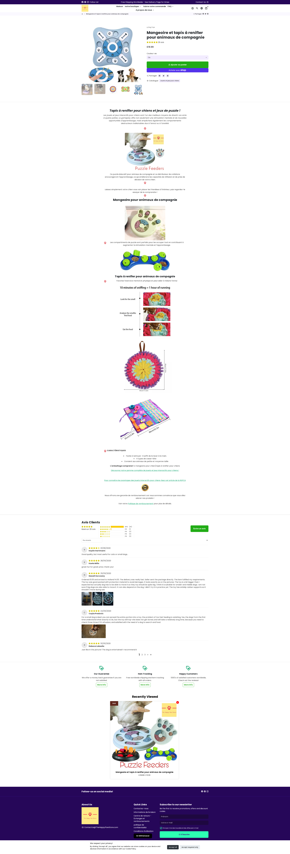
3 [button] (144, 654)
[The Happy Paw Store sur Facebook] (82, 2)
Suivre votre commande (154, 6)
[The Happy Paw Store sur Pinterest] (85, 2)
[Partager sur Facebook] (203, 14)
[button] (152, 42)
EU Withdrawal (142, 836)
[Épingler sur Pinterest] (207, 14)
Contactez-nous (141, 808)
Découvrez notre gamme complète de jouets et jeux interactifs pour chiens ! (145, 470)
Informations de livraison (145, 812)
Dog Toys (151, 27)
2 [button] (142, 654)
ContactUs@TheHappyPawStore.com (100, 827)
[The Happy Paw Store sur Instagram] (88, 2)
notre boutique (133, 6)
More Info (101, 684)
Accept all (173, 847)
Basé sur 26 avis (88, 529)
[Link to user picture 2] (97, 599)
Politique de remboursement (140, 503)
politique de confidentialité (140, 826)
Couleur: (152, 53)
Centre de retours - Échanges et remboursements (142, 818)
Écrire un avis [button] (199, 528)
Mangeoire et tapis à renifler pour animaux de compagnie (107, 14)
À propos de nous (145, 10)
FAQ (171, 6)
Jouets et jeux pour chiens (169, 81)
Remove (177, 702)
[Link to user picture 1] (87, 599)
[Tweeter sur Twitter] (205, 14)
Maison (119, 6)
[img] (94, 548)
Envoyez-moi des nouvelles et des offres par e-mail (180, 828)
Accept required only (190, 847)
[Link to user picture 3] (108, 599)
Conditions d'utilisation (143, 831)
